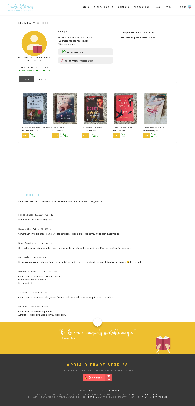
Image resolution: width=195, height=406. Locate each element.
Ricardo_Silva (24, 228)
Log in (183, 7)
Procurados (142, 7)
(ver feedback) (86, 61)
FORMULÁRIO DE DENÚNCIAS (106, 390)
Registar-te (96, 201)
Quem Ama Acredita (153, 127)
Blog (158, 7)
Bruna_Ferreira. (25, 243)
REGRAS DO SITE (82, 390)
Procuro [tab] (44, 79)
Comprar (123, 7)
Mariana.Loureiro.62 (28, 271)
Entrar (84, 201)
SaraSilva (22, 292)
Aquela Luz (58, 127)
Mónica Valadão (25, 214)
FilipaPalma (23, 306)
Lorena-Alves (24, 257)
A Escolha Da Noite (92, 127)
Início (85, 7)
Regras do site (103, 7)
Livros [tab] (26, 79)
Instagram (93, 397)
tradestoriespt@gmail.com (145, 395)
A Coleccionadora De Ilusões (37, 127)
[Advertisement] (97, 170)
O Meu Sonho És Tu (123, 127)
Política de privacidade (154, 397)
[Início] (20, 7)
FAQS (169, 7)
